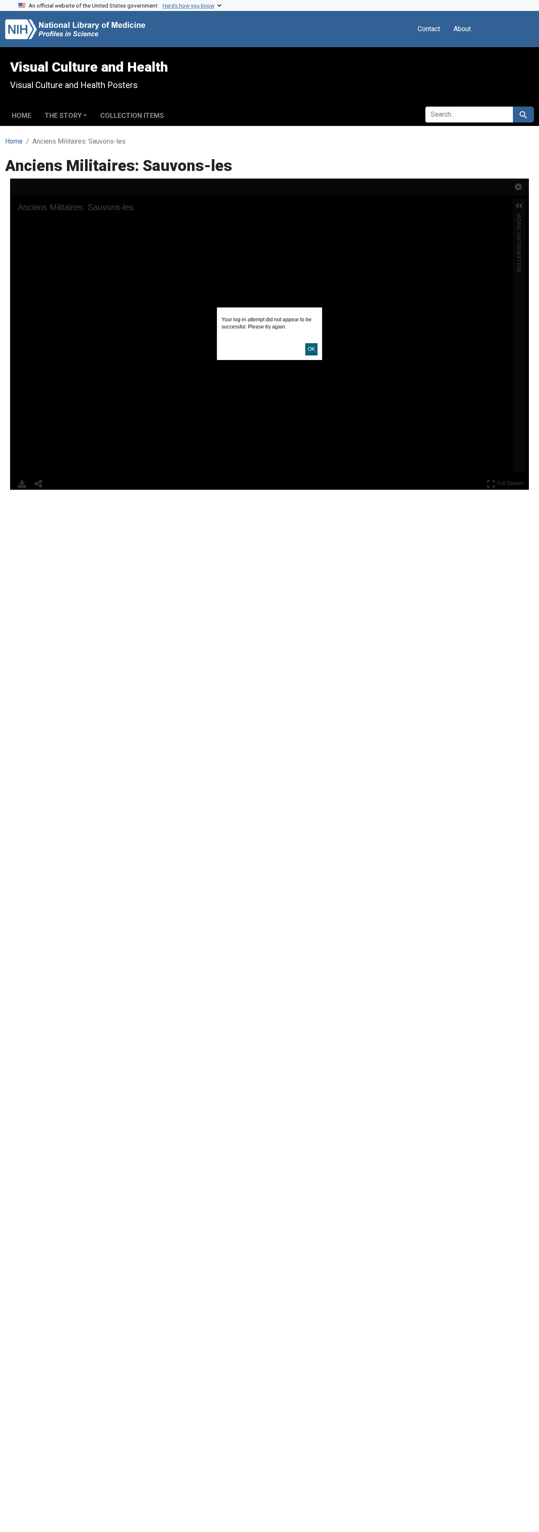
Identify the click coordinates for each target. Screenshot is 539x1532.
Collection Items (132, 116)
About (462, 29)
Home (21, 116)
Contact (429, 29)
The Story (63, 116)
